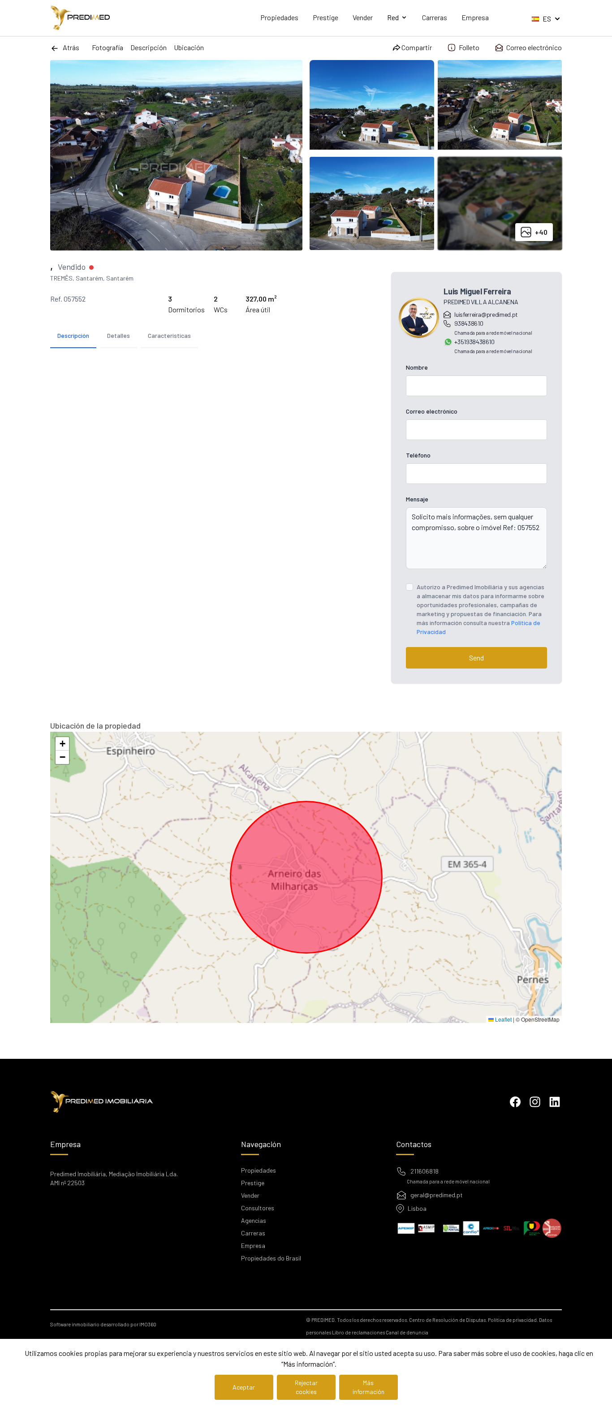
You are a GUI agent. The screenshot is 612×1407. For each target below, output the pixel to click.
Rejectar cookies (306, 1387)
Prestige (325, 17)
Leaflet (503, 1019)
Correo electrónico (534, 47)
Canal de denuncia (407, 1332)
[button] (62, 744)
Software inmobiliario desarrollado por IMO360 (103, 1324)
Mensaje (417, 499)
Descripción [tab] (73, 335)
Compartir (416, 47)
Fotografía (107, 47)
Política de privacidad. (513, 1320)
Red (393, 17)
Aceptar (244, 1387)
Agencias (253, 1220)
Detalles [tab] (118, 335)
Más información (368, 1387)
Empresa (475, 17)
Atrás (71, 47)
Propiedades (279, 17)
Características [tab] (169, 335)
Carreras (434, 17)
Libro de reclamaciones (358, 1332)
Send (476, 657)
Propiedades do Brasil (271, 1258)
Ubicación (189, 47)
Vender (363, 17)
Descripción (148, 47)
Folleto (469, 47)
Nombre (417, 367)
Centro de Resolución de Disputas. (448, 1320)
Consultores (257, 1208)
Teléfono (418, 455)
